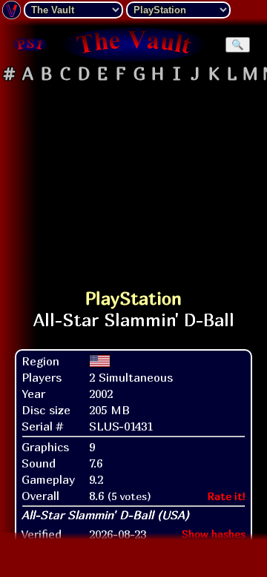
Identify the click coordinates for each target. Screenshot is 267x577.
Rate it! (226, 496)
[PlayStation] (29, 44)
